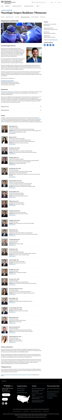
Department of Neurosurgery (8, 91)
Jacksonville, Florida (20, 390)
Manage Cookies (46, 411)
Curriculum (17, 17)
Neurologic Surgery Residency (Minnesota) (24, 374)
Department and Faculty (25, 17)
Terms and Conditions (17, 411)
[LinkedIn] (53, 45)
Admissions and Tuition (17, 5)
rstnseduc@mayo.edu (53, 39)
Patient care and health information (53, 389)
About (37, 5)
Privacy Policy (26, 411)
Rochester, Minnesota (21, 388)
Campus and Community (28, 5)
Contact (52, 2)
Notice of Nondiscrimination (36, 411)
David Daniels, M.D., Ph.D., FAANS (7, 80)
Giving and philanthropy (52, 393)
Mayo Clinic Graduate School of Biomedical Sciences (37, 398)
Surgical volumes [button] (5, 106)
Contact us (6, 394)
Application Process (9, 17)
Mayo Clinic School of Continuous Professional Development (38, 401)
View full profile (12, 133)
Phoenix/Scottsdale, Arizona (22, 392)
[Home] (8, 2)
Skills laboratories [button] (5, 110)
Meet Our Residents (35, 17)
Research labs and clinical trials (53, 391)
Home (2, 5)
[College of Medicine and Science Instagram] (6, 404)
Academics (7, 5)
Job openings (50, 397)
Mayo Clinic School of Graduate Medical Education (37, 391)
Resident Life (42, 17)
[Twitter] (50, 45)
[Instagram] (48, 45)
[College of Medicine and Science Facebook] (3, 404)
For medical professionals (52, 395)
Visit (55, 2)
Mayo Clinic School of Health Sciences (37, 394)
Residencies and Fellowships (7, 10)
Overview (2, 17)
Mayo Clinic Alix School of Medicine (38, 388)
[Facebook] (45, 45)
